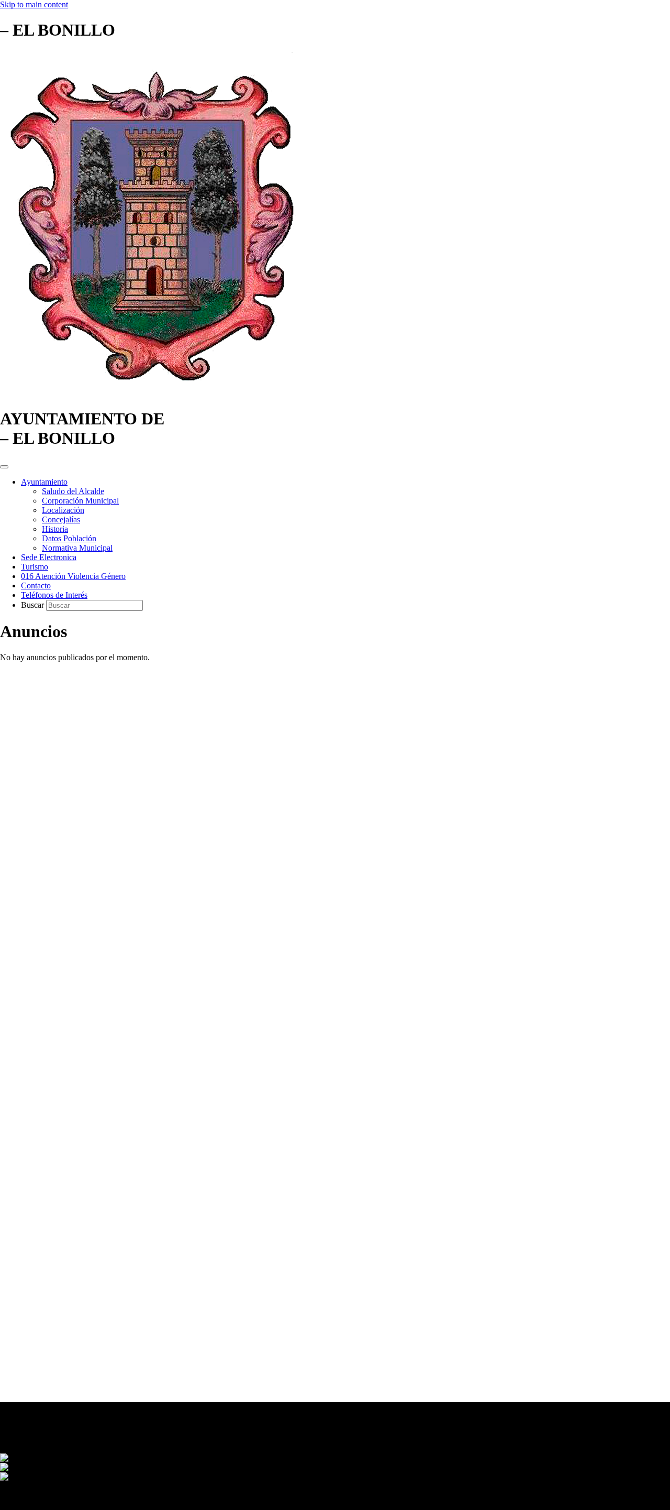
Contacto (36, 585)
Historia (55, 528)
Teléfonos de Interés (54, 594)
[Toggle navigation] (4, 466)
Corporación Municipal (80, 500)
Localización (63, 510)
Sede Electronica (48, 557)
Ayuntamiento (44, 481)
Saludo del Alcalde (73, 491)
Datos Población (69, 538)
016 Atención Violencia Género (73, 576)
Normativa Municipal (77, 547)
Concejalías (61, 519)
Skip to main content (34, 4)
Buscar (33, 604)
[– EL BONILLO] (154, 393)
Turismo (34, 566)
